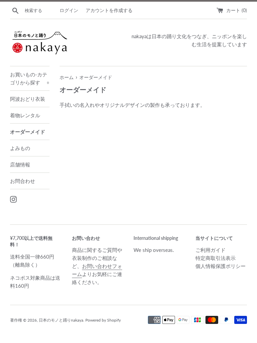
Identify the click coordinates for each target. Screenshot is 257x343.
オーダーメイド (27, 132)
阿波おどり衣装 (27, 99)
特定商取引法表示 (215, 258)
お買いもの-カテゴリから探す (30, 78)
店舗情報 (20, 164)
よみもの (20, 148)
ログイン (69, 10)
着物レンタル (25, 115)
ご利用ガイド (210, 250)
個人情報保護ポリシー (220, 266)
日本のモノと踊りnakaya (61, 320)
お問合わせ (22, 181)
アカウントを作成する (109, 10)
